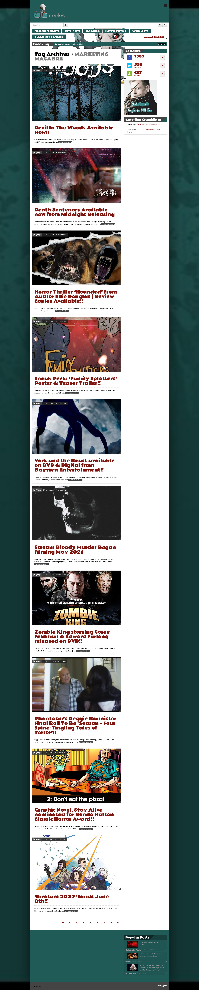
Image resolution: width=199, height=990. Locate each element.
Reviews (72, 31)
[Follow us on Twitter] (165, 5)
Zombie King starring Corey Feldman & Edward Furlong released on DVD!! (72, 636)
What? (162, 986)
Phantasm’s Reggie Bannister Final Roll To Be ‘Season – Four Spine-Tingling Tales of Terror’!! (75, 725)
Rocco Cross (62, 70)
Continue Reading (65, 142)
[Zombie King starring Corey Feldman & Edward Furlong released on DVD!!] (76, 598)
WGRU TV (140, 31)
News (37, 71)
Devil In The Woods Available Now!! (73, 130)
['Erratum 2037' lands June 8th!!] (76, 862)
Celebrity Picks (48, 37)
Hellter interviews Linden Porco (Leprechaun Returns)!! (75, 44)
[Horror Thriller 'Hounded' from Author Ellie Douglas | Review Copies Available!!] (76, 258)
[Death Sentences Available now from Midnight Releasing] (76, 175)
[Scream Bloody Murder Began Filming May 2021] (76, 513)
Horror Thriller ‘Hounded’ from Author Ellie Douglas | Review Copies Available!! (75, 296)
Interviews (115, 31)
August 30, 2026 (154, 37)
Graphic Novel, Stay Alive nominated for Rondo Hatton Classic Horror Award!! (74, 814)
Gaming (93, 31)
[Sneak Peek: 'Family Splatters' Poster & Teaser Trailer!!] (76, 344)
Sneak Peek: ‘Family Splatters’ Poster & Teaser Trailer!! (75, 381)
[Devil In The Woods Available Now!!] (76, 93)
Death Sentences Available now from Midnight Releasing (74, 212)
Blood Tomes (46, 31)
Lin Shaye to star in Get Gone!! (149, 124)
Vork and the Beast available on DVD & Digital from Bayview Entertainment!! (74, 465)
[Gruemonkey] (49, 11)
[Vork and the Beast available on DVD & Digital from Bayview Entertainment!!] (76, 426)
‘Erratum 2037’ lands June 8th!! (71, 899)
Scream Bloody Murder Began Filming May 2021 (75, 550)
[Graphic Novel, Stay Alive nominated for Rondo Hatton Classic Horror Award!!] (76, 776)
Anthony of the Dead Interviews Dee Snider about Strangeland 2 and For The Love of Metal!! (152, 967)
